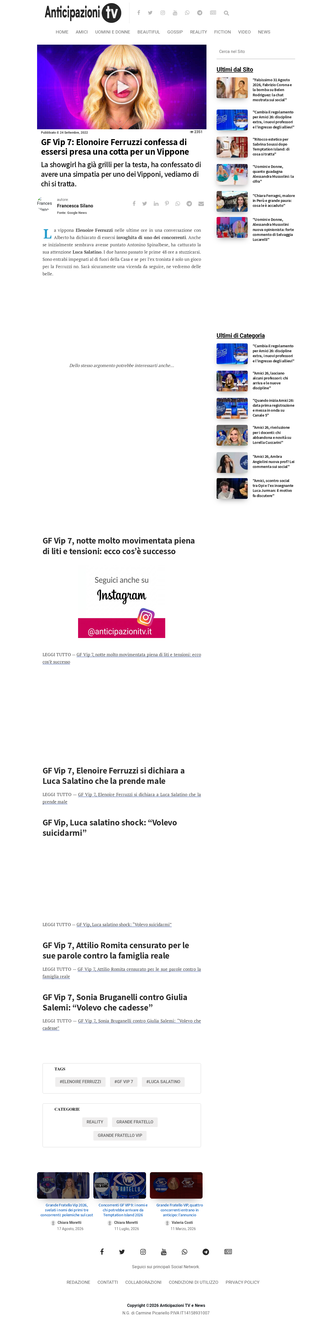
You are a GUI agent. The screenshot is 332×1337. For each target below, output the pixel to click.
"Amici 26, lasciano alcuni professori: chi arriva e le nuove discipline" (270, 380)
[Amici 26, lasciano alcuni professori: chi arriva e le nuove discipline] (232, 381)
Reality (198, 32)
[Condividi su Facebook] (137, 203)
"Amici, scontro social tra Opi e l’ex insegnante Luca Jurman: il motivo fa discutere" (273, 488)
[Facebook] (142, 13)
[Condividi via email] (204, 203)
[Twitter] (154, 13)
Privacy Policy (242, 1282)
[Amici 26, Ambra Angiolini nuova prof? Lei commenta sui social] (232, 462)
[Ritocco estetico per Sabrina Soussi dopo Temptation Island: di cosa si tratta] (232, 147)
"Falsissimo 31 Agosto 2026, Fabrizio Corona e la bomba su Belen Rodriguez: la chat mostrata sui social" (272, 90)
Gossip (175, 32)
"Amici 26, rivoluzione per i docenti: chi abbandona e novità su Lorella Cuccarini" (272, 435)
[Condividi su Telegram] (192, 203)
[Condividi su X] (148, 203)
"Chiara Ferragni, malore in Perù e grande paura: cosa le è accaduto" (274, 200)
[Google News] (216, 13)
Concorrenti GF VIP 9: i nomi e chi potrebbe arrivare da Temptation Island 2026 (123, 1210)
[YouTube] (178, 13)
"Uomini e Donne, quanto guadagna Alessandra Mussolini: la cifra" (273, 174)
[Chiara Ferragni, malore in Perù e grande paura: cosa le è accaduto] (232, 201)
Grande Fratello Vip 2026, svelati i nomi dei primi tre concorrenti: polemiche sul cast (66, 1210)
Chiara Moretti (69, 1222)
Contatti (108, 1282)
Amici (82, 32)
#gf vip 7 (123, 1082)
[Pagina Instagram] (121, 601)
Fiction (222, 32)
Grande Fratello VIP (120, 1135)
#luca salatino (163, 1082)
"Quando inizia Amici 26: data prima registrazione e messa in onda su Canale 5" (273, 408)
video (244, 32)
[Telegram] (203, 13)
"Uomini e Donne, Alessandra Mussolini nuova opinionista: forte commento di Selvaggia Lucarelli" (273, 229)
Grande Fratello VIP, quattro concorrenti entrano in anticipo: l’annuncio (179, 1210)
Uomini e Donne (112, 32)
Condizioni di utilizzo (193, 1282)
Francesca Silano (75, 205)
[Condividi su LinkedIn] (159, 203)
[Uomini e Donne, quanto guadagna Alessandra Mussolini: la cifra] (232, 174)
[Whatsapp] (190, 13)
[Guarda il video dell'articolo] (121, 87)
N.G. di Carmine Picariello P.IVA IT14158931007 (166, 1313)
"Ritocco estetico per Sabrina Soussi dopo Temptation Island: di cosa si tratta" (271, 147)
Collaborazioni (143, 1282)
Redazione (78, 1282)
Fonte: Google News (72, 212)
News (264, 32)
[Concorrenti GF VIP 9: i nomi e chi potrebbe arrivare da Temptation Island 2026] (119, 1185)
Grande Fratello (134, 1122)
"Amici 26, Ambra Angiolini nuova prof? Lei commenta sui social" (274, 461)
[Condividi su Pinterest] (170, 203)
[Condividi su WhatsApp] (180, 203)
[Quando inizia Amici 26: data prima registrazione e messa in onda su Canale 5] (232, 408)
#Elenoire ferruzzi (80, 1082)
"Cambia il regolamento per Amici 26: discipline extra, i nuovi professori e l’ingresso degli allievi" (273, 119)
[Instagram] (166, 13)
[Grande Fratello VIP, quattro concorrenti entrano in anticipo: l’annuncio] (176, 1185)
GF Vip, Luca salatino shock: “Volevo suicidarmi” (124, 924)
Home (62, 32)
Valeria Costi (182, 1222)
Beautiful (148, 32)
